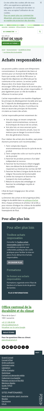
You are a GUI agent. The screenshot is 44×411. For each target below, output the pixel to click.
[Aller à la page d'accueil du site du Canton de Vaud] (22, 38)
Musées (5, 399)
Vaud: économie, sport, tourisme (15, 396)
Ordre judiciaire (8, 363)
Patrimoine (6, 401)
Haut (37, 352)
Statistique (6, 373)
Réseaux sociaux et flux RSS (13, 380)
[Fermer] (41, 2)
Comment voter (8, 365)
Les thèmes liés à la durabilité (12, 52)
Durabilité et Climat (24, 50)
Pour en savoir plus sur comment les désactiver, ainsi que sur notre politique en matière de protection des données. (20, 18)
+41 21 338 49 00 (8, 322)
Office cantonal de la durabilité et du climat (18, 309)
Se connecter (9, 32)
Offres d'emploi (21, 27)
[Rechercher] (40, 32)
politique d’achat (31, 200)
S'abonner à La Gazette (11, 378)
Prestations (30, 27)
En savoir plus (15, 262)
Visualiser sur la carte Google (13, 327)
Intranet (5, 388)
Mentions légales (8, 383)
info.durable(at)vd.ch (10, 325)
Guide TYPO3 (7, 385)
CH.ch (4, 404)
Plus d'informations (18, 293)
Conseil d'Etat (7, 360)
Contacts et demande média (13, 375)
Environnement (12, 50)
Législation (11, 27)
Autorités (5, 27)
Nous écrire (8, 332)
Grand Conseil (7, 357)
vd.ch (3, 50)
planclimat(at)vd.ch (9, 340)
